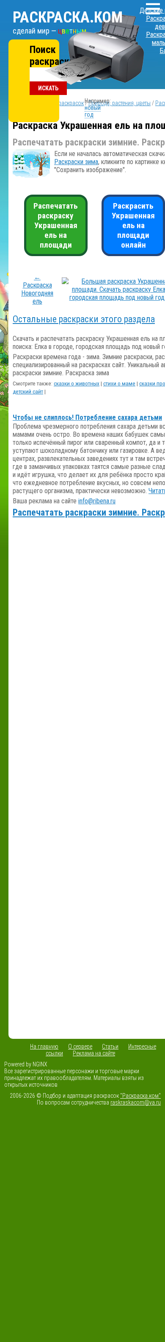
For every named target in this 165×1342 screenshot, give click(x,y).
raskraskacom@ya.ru (135, 1102)
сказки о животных (76, 383)
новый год (93, 111)
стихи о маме (119, 383)
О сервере (80, 1046)
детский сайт (28, 391)
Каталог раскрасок (60, 103)
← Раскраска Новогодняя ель (37, 289)
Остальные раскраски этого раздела (84, 319)
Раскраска (68, 17)
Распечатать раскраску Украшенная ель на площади (55, 225)
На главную (44, 1046)
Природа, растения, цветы (119, 103)
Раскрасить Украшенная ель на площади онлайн (133, 225)
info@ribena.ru (97, 501)
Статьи (110, 1046)
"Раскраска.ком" (140, 1095)
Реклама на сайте (94, 1053)
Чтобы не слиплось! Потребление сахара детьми (87, 417)
